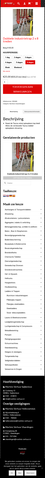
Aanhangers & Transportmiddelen (18, 209)
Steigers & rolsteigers (13, 352)
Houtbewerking (11, 287)
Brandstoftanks (11, 252)
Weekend (18, 67)
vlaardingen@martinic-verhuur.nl (18, 439)
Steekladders (12, 308)
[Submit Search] (5, 183)
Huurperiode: (10, 52)
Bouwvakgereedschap (13, 248)
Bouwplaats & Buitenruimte (15, 244)
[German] (10, 196)
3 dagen (28, 57)
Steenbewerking (11, 347)
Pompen (8, 334)
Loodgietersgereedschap (14, 321)
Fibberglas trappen (14, 299)
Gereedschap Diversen (14, 265)
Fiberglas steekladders (15, 304)
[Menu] (37, 3)
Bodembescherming (13, 239)
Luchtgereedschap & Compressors (18, 326)
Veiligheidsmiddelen (12, 360)
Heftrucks (8, 278)
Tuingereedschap (11, 356)
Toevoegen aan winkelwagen (22, 89)
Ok (12, 473)
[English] (7, 196)
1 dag (7, 57)
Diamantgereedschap (13, 261)
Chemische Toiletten (13, 256)
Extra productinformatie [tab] (32, 111)
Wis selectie (6, 71)
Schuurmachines (11, 343)
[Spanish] (13, 196)
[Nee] (42, 468)
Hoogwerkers (10, 282)
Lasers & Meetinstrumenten (16, 317)
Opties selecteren (23, 178)
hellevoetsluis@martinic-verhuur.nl (18, 421)
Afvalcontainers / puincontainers (17, 218)
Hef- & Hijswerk (11, 274)
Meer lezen (30, 473)
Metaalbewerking (11, 330)
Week (7, 67)
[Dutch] (4, 196)
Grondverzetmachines (13, 269)
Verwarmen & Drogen (13, 369)
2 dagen (17, 57)
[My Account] (25, 3)
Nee (19, 473)
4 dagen (8, 62)
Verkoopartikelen (11, 364)
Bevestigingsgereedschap (15, 235)
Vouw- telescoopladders (16, 312)
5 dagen (19, 62)
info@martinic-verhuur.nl (14, 399)
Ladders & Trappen (12, 291)
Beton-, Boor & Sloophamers (16, 231)
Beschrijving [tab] (14, 111)
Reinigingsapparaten (13, 339)
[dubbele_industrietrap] (23, 22)
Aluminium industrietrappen (17, 104)
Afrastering (9, 214)
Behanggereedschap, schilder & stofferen (21, 226)
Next (40, 161)
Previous (5, 161)
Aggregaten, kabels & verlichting (17, 222)
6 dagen (30, 62)
